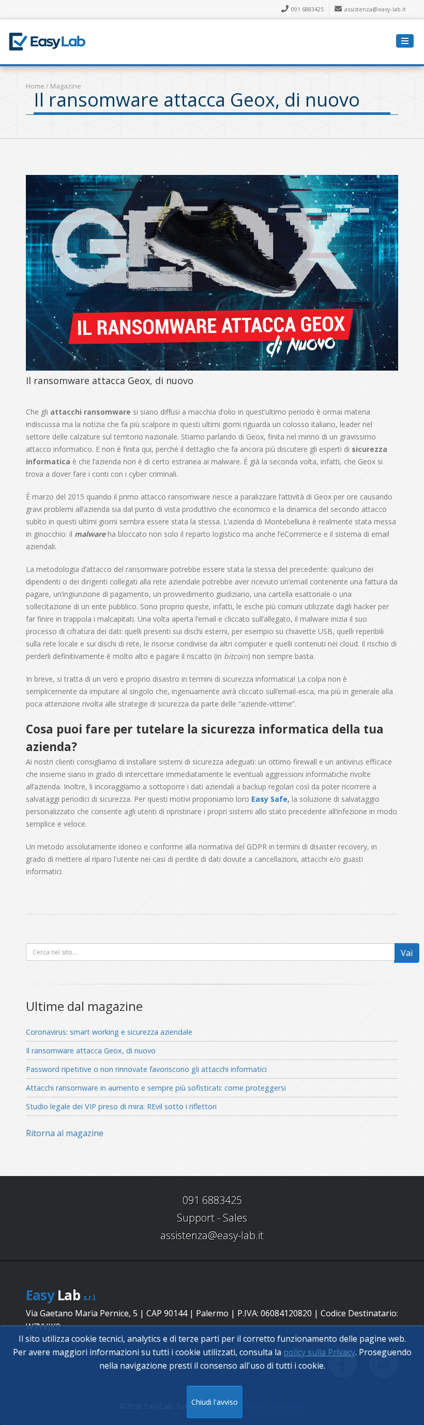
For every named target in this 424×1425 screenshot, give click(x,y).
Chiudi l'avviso (214, 1402)
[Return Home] (47, 40)
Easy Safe (269, 799)
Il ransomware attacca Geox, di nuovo (91, 1050)
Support (196, 1218)
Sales (235, 1218)
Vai (407, 953)
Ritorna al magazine (64, 1133)
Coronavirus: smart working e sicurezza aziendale (109, 1032)
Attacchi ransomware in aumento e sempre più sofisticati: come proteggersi (156, 1088)
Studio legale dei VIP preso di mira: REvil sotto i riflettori (121, 1106)
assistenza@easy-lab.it (375, 9)
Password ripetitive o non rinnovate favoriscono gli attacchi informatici (146, 1069)
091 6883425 (307, 9)
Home (35, 86)
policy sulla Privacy (319, 1352)
